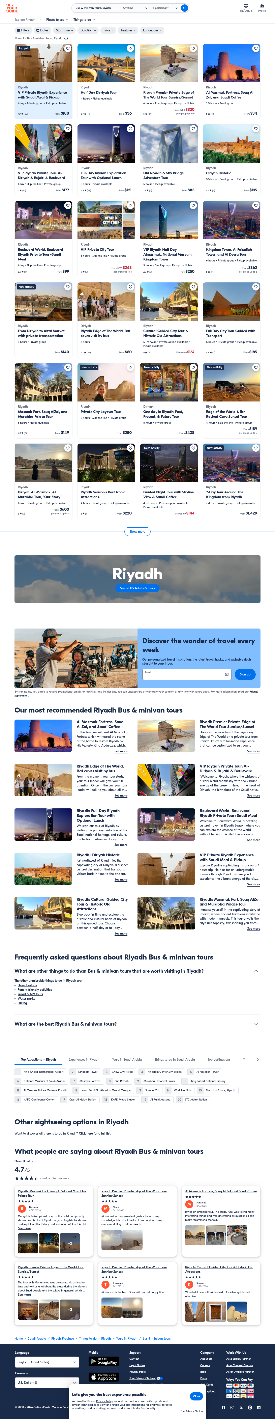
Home (18, 1338)
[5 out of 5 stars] (54, 1201)
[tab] (38, 1059)
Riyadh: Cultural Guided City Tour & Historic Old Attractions (219, 1269)
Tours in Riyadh (126, 1338)
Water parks (26, 998)
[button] (43, 81)
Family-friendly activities (35, 990)
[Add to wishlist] (67, 48)
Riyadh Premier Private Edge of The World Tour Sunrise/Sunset (134, 1194)
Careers (205, 1365)
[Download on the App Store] (104, 1377)
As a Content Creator (239, 1365)
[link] (43, 81)
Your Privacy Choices (142, 1378)
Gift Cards (206, 1384)
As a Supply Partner (238, 1359)
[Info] (66, 38)
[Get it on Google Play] (104, 1362)
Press (203, 1378)
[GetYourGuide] (12, 8)
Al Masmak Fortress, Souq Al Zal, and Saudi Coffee (221, 1191)
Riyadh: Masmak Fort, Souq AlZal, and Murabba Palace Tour (52, 1194)
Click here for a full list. (95, 1133)
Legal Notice (137, 1365)
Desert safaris (27, 985)
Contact (134, 1359)
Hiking (22, 1003)
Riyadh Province (62, 1338)
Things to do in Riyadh (95, 1338)
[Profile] (262, 5)
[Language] (246, 5)
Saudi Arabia (37, 1338)
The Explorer (208, 1391)
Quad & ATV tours (30, 994)
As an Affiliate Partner (240, 1371)
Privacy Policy (137, 1371)
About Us (206, 1359)
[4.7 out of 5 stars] (26, 1178)
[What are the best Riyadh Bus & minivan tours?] (256, 1024)
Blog (203, 1371)
